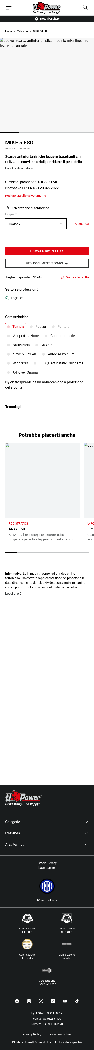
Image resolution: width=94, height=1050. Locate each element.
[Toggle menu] (8, 7)
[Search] (85, 8)
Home (8, 31)
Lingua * (11, 214)
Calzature (22, 31)
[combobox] (36, 223)
